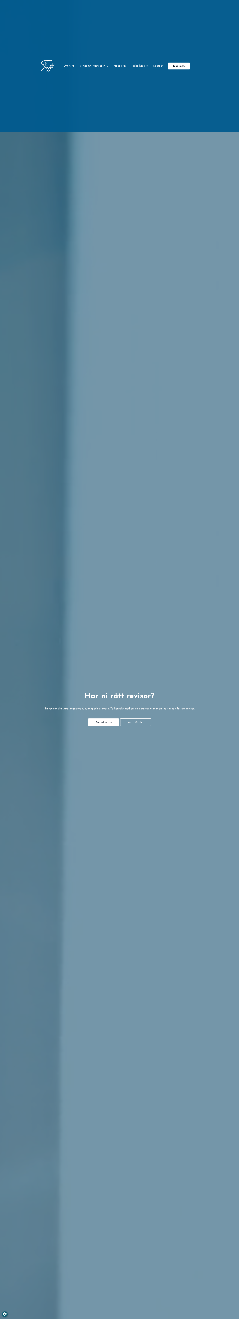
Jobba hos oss (140, 66)
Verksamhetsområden (92, 66)
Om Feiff (69, 66)
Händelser (120, 66)
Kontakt (158, 66)
